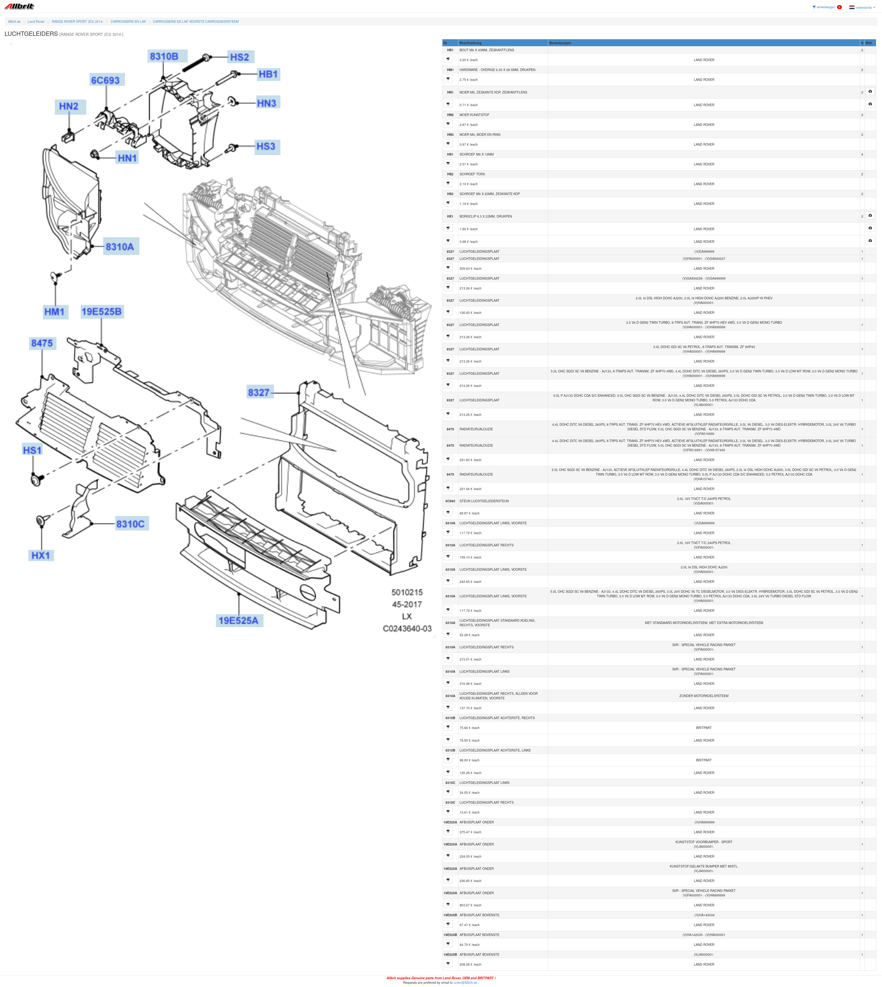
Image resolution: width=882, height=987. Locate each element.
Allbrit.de (14, 21)
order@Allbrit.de (465, 982)
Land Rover (36, 21)
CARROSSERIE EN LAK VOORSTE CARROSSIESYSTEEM (196, 21)
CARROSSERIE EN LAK (128, 21)
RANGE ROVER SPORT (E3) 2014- (78, 21)
